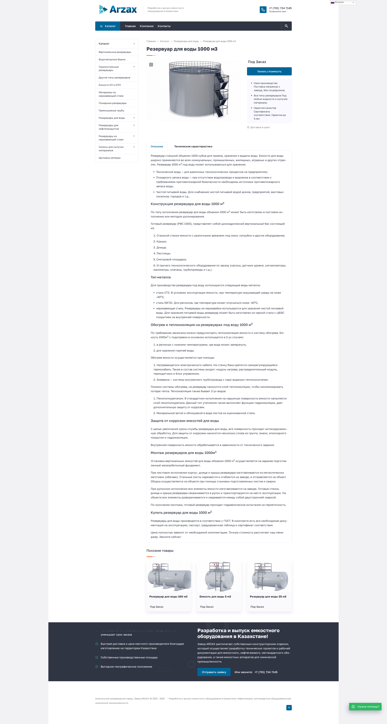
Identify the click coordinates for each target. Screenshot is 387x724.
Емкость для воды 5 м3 (215, 596)
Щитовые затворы (110, 157)
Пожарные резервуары (113, 103)
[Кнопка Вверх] (289, 707)
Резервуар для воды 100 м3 (168, 596)
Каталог (110, 26)
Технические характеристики (193, 146)
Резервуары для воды (112, 117)
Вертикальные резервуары (115, 51)
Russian (339, 2)
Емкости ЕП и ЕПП (110, 84)
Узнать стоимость (269, 71)
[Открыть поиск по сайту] (285, 26)
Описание (157, 146)
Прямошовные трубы (111, 110)
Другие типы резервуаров (114, 77)
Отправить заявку (214, 672)
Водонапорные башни (112, 59)
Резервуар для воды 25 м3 (268, 596)
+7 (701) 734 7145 (280, 8)
